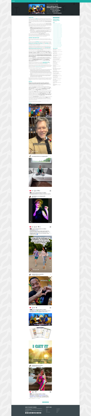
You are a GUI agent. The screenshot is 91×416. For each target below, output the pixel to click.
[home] (57, 1)
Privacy (49, 412)
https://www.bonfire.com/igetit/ (57, 46)
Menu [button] (14, 1)
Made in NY (26, 411)
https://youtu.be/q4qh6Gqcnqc (57, 40)
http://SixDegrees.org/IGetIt (56, 23)
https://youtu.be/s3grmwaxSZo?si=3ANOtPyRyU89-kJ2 (60, 44)
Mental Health (55, 11)
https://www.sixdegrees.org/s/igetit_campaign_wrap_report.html (61, 24)
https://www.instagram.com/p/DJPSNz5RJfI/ (58, 29)
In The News (58, 408)
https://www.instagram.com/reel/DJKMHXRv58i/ (59, 34)
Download (36, 398)
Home (47, 408)
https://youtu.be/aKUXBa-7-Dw (57, 41)
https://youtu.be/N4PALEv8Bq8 (57, 42)
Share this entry (56, 17)
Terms (47, 412)
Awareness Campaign (54, 9)
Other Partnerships (56, 10)
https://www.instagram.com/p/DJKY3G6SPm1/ (59, 30)
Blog (57, 412)
